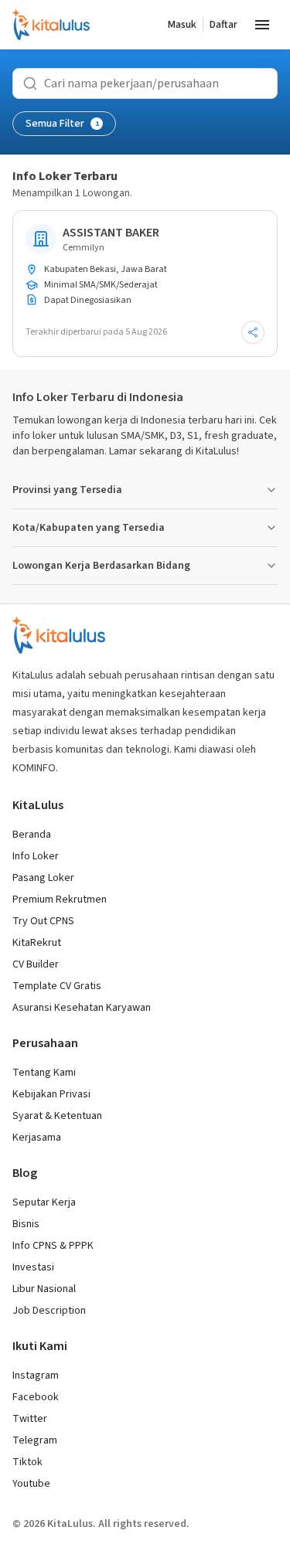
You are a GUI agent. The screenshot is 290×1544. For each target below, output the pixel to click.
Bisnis (25, 1224)
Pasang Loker (43, 878)
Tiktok (27, 1462)
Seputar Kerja (44, 1202)
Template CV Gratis (56, 986)
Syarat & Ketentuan (57, 1116)
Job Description (49, 1310)
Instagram (35, 1375)
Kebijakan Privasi (51, 1094)
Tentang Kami (44, 1072)
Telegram (34, 1440)
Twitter (29, 1419)
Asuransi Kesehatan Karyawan (81, 1007)
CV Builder (35, 964)
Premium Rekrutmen (59, 899)
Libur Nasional (44, 1289)
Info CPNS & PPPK (53, 1245)
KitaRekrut (36, 943)
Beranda (31, 834)
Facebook (35, 1397)
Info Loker (35, 856)
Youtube (31, 1483)
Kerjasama (36, 1137)
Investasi (33, 1267)
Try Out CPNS (43, 921)
